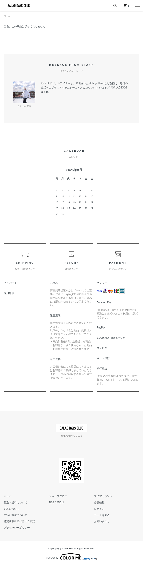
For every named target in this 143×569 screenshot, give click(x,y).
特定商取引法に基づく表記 (19, 521)
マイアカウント (103, 496)
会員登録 (99, 502)
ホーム (7, 15)
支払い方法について (15, 515)
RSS (51, 502)
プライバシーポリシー (17, 527)
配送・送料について (15, 502)
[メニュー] (137, 5)
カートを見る (102, 515)
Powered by (52, 557)
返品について (11, 508)
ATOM (60, 502)
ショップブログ (58, 496)
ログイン (99, 508)
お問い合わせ (102, 521)
